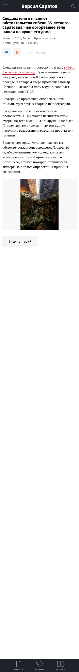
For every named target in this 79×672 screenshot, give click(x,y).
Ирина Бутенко (13, 43)
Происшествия (44, 38)
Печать (33, 43)
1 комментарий (20, 241)
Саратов (39, 6)
